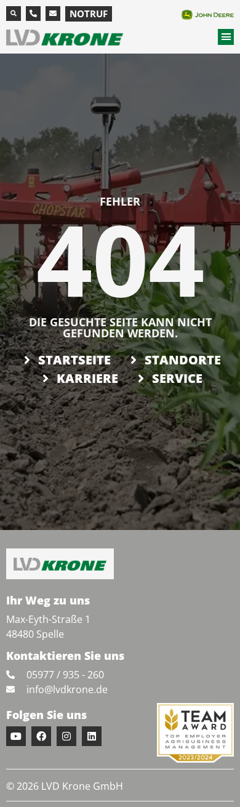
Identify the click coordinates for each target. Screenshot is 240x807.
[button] (13, 13)
